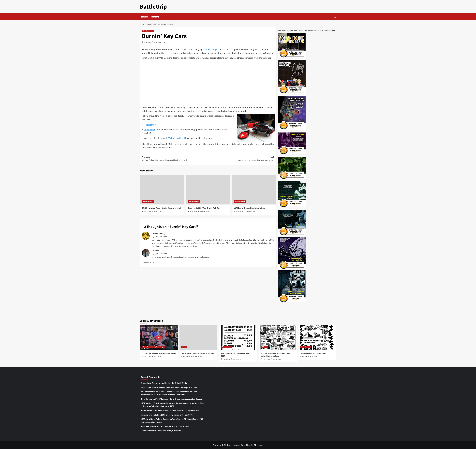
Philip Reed (147, 42)
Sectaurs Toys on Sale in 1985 (153, 415)
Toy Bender (149, 129)
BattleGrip (153, 6)
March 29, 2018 (158, 212)
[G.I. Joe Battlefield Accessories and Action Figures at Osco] (278, 337)
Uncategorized (147, 31)
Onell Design (211, 49)
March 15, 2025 (198, 357)
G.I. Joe (264, 347)
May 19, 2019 (316, 357)
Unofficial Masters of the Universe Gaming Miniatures (176, 410)
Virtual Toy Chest (176, 138)
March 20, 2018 (250, 212)
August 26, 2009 (159, 42)
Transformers (226, 347)
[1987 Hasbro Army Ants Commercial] (162, 189)
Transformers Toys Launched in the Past (197, 353)
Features (144, 16)
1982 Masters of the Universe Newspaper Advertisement (179, 399)
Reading (155, 16)
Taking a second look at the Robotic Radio (159, 353)
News (184, 347)
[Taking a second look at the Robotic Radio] (159, 337)
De (152, 250)
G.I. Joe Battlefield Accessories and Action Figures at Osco (275, 354)
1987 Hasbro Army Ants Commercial (161, 208)
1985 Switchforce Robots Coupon (155, 419)
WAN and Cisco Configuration (249, 208)
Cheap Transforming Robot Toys (153, 347)
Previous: (164, 159)
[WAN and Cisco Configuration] (254, 189)
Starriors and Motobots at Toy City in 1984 (171, 426)
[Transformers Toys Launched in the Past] (198, 337)
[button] (334, 17)
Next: (256, 159)
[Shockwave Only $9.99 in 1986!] (317, 337)
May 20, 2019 (237, 359)
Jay (142, 431)
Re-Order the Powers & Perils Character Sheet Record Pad (165, 392)
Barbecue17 (146, 410)
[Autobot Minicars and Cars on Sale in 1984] (238, 337)
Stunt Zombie (146, 399)
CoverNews (246, 445)
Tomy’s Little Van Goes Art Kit (204, 208)
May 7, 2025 (157, 357)
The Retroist (150, 124)
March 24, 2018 (204, 212)
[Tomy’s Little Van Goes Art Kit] (208, 189)
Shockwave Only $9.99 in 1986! (313, 353)
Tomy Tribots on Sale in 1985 (180, 415)
